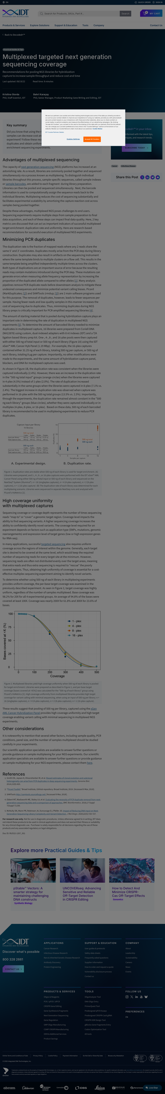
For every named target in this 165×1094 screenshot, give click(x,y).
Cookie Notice (97, 129)
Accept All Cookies (92, 139)
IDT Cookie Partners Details (54, 132)
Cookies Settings (73, 139)
